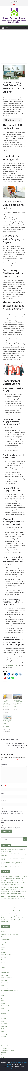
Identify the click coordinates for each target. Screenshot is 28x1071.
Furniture (3, 965)
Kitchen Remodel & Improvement (9, 990)
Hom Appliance (5, 972)
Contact (3, 1055)
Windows (3, 1036)
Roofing (3, 1029)
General (3, 970)
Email (3, 793)
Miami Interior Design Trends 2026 (10, 866)
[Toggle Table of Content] (19, 120)
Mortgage (3, 1003)
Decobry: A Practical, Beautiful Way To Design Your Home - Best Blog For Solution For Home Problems (13, 898)
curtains (3, 947)
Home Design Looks (13, 665)
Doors (2, 949)
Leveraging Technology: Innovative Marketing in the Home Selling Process (7, 704)
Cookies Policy (5, 1046)
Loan (2, 998)
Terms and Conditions (7, 1050)
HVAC (2, 985)
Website (3, 801)
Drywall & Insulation (6, 954)
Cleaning (3, 942)
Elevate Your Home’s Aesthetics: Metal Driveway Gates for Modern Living (12, 919)
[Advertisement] (14, 44)
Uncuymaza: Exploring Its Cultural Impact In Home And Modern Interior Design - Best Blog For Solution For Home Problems (13, 907)
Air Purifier (3, 931)
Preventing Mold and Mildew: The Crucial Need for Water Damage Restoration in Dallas (15, 745)
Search (25, 839)
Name (3, 786)
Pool (2, 1021)
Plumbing (3, 1018)
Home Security (5, 983)
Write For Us (4, 1053)
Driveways (3, 952)
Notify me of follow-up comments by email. (12, 821)
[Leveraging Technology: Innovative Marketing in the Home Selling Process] (7, 696)
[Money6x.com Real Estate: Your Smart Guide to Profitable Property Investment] (17, 696)
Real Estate (5, 78)
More (2, 1000)
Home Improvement (14, 78)
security (3, 1031)
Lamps (3, 993)
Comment (4, 764)
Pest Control (4, 1016)
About (2, 1057)
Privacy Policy (5, 1048)
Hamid (12, 95)
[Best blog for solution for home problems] (3, 27)
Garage (3, 967)
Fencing (3, 960)
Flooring (3, 962)
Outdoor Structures (6, 1006)
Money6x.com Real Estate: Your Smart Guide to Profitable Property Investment (17, 704)
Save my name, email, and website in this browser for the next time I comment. (13, 812)
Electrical (3, 957)
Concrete (3, 944)
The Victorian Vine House (10, 739)
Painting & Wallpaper (6, 1011)
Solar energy (4, 1034)
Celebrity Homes (5, 939)
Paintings (3, 1013)
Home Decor (4, 975)
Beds (2, 937)
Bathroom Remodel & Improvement (10, 934)
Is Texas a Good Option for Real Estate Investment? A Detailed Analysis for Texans (7, 724)
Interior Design (5, 988)
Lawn (2, 995)
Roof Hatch (4, 1026)
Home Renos (4, 980)
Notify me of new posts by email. (11, 828)
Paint (2, 1008)
